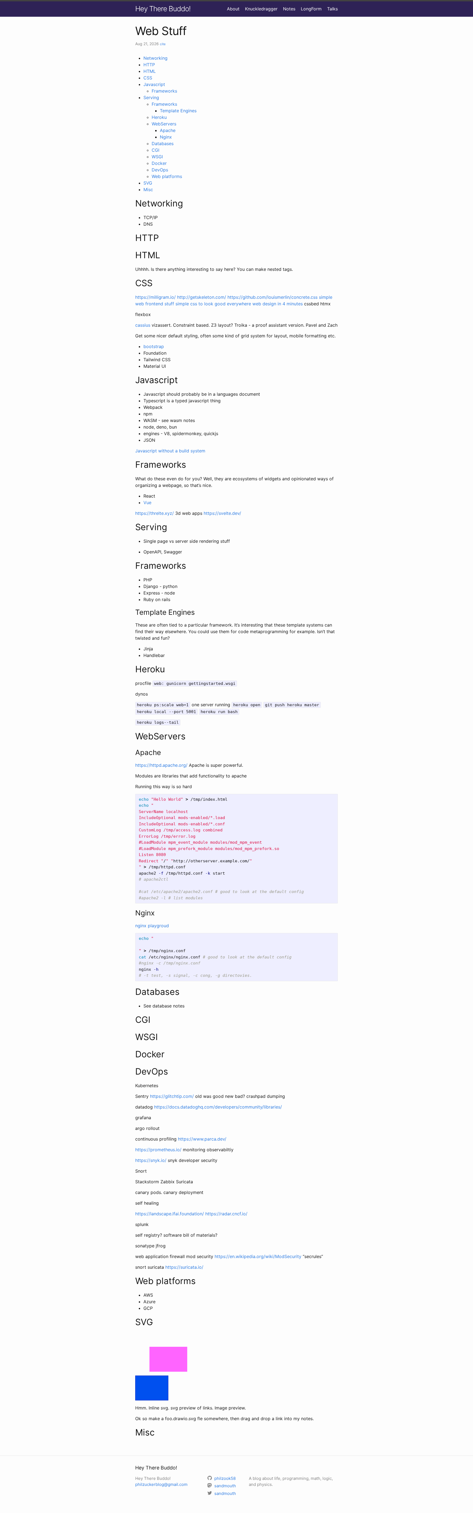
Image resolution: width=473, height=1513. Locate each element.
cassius (142, 325)
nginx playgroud (152, 925)
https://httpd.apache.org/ (161, 765)
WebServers (164, 124)
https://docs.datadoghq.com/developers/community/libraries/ (218, 1107)
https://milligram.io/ (155, 297)
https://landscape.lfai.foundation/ (169, 1213)
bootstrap (153, 346)
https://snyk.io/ (150, 1160)
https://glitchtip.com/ (172, 1096)
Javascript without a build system (170, 450)
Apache (167, 130)
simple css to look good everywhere (213, 303)
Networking (155, 58)
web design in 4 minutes (277, 303)
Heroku (159, 117)
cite (163, 44)
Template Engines (178, 110)
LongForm (311, 9)
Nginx (166, 137)
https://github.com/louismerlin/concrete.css (272, 297)
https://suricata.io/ (184, 1267)
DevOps (160, 170)
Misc (148, 189)
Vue (147, 502)
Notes (289, 9)
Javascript (154, 84)
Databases (163, 143)
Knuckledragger (261, 9)
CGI (155, 150)
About (233, 9)
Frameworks (164, 91)
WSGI (157, 156)
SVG (147, 183)
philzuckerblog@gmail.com (161, 1484)
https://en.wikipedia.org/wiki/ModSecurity (258, 1256)
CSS (147, 78)
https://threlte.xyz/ (154, 513)
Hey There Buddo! (163, 8)
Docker (159, 163)
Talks (332, 9)
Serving (151, 97)
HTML (149, 71)
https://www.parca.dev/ (202, 1139)
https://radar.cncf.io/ (226, 1213)
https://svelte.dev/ (222, 513)
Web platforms (167, 176)
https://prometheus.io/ (158, 1149)
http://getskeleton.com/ (201, 297)
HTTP (149, 64)
